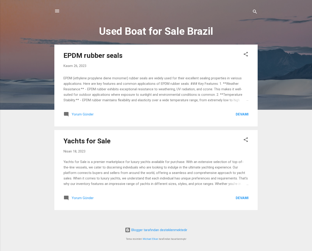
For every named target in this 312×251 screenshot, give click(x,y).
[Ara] (255, 12)
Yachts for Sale (87, 141)
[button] (246, 55)
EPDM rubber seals (92, 55)
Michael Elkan (150, 239)
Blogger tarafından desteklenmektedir (158, 230)
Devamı (242, 114)
